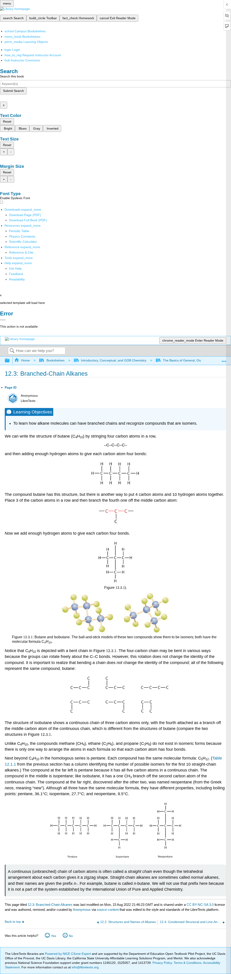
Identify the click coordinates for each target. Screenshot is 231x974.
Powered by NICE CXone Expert (68, 953)
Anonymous (82, 909)
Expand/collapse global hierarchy (10, 361)
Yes (53, 936)
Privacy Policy (162, 963)
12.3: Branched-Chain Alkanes (50, 904)
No (71, 936)
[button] (16, 274)
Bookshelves (55, 360)
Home (25, 360)
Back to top (13, 921)
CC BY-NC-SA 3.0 (200, 904)
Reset (7, 121)
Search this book (12, 76)
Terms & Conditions (187, 963)
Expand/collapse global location (224, 359)
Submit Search (13, 91)
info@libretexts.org (85, 967)
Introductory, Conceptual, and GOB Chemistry (113, 360)
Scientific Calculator (23, 241)
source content (108, 909)
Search (12, 350)
